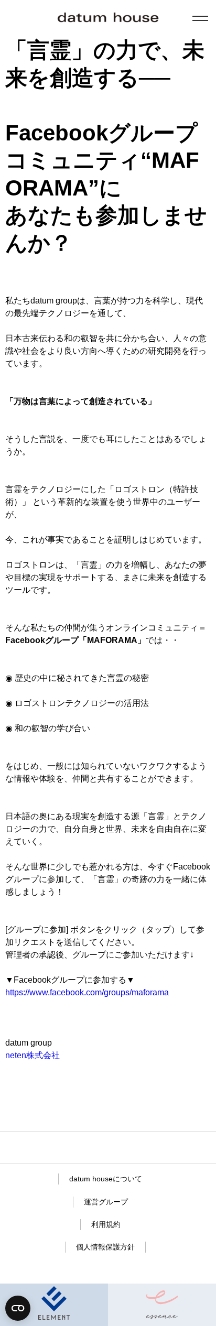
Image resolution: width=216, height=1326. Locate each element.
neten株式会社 (32, 1055)
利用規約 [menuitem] (106, 1224)
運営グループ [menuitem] (106, 1202)
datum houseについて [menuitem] (105, 1179)
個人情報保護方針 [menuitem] (105, 1247)
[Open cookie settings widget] (17, 1308)
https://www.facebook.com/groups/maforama (87, 992)
